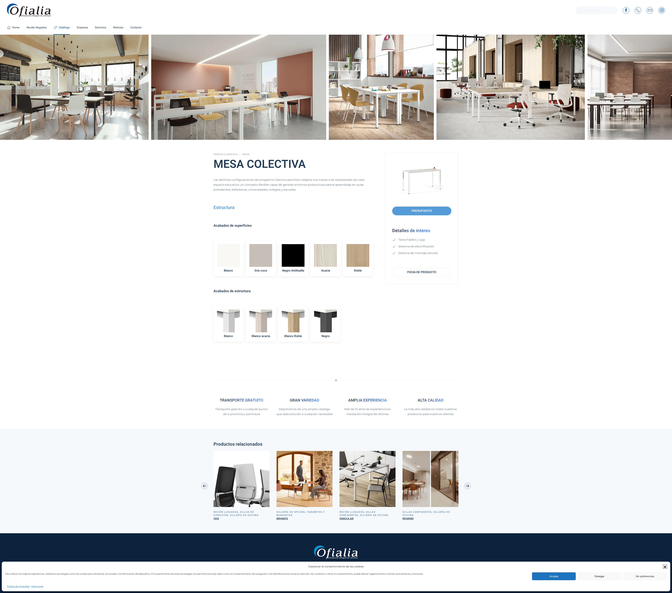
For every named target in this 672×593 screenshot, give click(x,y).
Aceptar (554, 576)
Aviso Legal (37, 586)
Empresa (82, 27)
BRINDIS (282, 519)
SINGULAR (347, 519)
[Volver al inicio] (29, 10)
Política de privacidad (18, 586)
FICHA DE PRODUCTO (421, 272)
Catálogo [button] (64, 27)
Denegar (599, 576)
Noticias (118, 27)
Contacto (136, 27)
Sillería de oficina (244, 515)
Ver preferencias (645, 576)
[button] (665, 566)
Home (16, 27)
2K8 (216, 519)
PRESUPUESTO (422, 211)
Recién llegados (37, 27)
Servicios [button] (100, 27)
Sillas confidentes (358, 513)
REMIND (408, 519)
